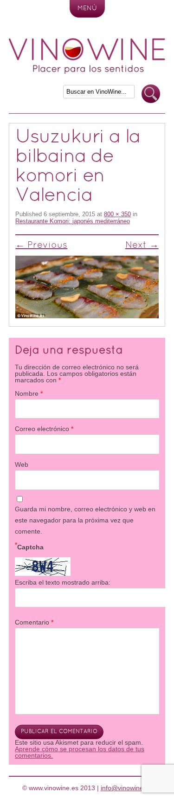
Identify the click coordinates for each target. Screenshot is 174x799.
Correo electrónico (44, 428)
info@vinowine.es (126, 788)
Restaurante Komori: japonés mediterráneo (72, 221)
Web (21, 464)
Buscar (151, 94)
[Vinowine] (87, 71)
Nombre (29, 393)
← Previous (41, 245)
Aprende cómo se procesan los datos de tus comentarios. (79, 752)
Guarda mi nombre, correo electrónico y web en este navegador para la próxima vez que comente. (85, 520)
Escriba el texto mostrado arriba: (62, 582)
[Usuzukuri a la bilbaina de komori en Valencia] (87, 287)
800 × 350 (117, 214)
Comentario (34, 622)
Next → (142, 245)
